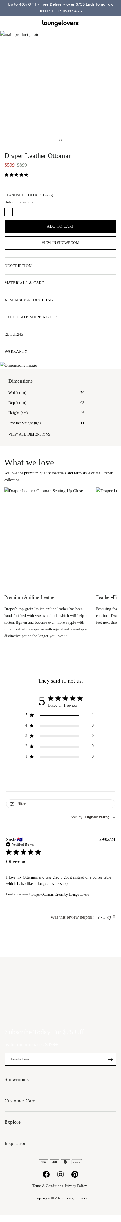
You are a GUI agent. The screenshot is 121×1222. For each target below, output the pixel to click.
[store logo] (60, 23)
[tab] (60, 266)
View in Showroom (60, 243)
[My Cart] (113, 23)
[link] (19, 175)
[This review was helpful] (100, 917)
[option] (8, 212)
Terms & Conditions (47, 1186)
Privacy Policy (76, 1186)
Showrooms (100, 23)
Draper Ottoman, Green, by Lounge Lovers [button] (60, 895)
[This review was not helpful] (109, 917)
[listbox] (60, 213)
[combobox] (93, 817)
